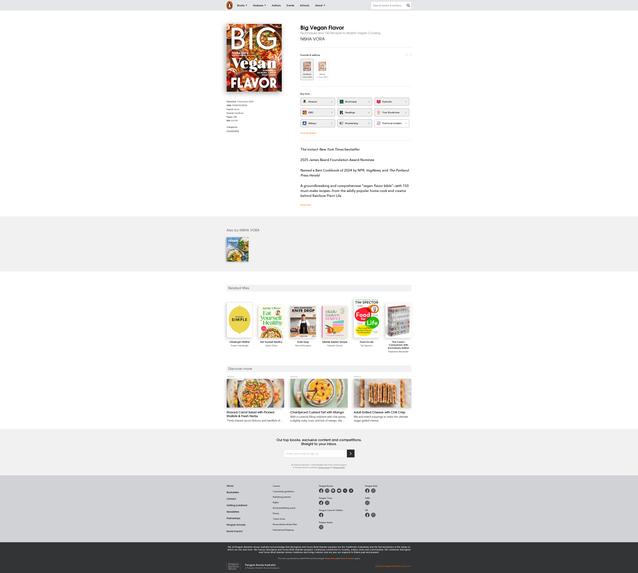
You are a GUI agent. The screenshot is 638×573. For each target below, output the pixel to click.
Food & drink (233, 130)
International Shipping (283, 529)
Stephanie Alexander (398, 351)
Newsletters (233, 511)
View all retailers (308, 132)
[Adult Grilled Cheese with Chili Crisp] (382, 393)
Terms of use (279, 518)
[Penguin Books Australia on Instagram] (327, 491)
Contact (231, 498)
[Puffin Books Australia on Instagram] (367, 503)
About (230, 485)
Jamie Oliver (271, 345)
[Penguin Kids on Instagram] (373, 491)
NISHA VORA (312, 38)
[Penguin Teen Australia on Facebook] (321, 503)
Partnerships (233, 518)
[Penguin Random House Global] (236, 566)
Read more (305, 204)
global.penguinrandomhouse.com (393, 566)
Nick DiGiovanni (303, 345)
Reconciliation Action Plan (285, 524)
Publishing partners (282, 496)
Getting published (237, 505)
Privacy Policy (339, 467)
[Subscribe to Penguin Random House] (351, 453)
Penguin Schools (236, 524)
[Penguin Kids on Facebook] (367, 491)
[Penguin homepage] (230, 5)
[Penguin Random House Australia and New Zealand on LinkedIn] (345, 491)
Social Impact (235, 531)
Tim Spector (367, 345)
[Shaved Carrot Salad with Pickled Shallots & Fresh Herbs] (255, 393)
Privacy (276, 513)
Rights (276, 502)
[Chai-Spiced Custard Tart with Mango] (319, 393)
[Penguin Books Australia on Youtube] (339, 491)
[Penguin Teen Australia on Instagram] (327, 503)
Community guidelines (283, 491)
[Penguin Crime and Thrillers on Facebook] (321, 515)
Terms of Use (323, 467)
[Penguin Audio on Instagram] (321, 527)
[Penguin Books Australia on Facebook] (321, 491)
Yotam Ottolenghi (239, 345)
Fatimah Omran (334, 345)
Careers (276, 485)
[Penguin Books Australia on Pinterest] (333, 491)
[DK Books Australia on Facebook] (367, 515)
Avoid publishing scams (284, 507)
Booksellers (233, 492)
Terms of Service (347, 558)
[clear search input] (408, 6)
